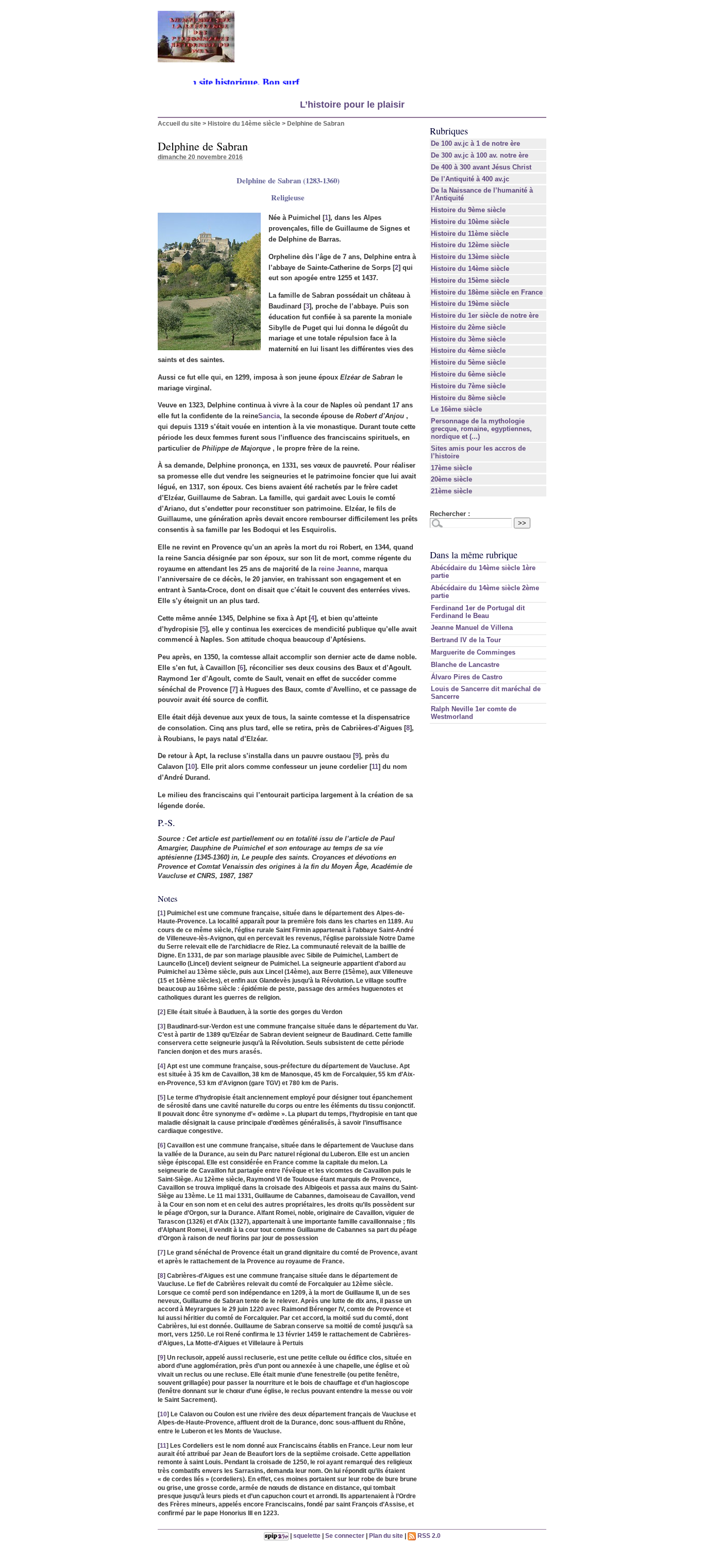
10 (191, 766)
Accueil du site (179, 123)
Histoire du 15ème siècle (470, 280)
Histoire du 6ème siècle (468, 374)
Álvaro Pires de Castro (466, 677)
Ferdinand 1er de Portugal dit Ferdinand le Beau (478, 612)
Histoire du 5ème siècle (468, 362)
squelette (307, 1535)
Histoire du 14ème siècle (244, 123)
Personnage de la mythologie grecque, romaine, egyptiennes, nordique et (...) (481, 428)
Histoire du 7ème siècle (468, 386)
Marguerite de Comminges (473, 652)
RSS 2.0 (428, 1535)
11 (375, 766)
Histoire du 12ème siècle (470, 245)
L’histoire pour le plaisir (352, 104)
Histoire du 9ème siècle (468, 210)
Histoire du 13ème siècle (470, 257)
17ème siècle (451, 468)
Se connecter (344, 1535)
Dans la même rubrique (473, 554)
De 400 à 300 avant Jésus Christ (481, 167)
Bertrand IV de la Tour (466, 640)
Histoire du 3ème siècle (468, 339)
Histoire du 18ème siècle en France (487, 292)
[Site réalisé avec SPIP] (276, 1535)
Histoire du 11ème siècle (470, 233)
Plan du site (386, 1535)
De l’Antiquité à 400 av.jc (470, 179)
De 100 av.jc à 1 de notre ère (475, 143)
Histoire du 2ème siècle (468, 327)
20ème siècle (451, 479)
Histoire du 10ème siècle (470, 222)
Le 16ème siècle (456, 409)
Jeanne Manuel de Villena (472, 627)
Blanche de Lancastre (465, 664)
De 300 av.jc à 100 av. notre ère (479, 155)
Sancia (269, 416)
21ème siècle (451, 491)
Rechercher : (450, 514)
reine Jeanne (339, 569)
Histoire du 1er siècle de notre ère (485, 315)
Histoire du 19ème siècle (470, 303)
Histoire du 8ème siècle (468, 398)
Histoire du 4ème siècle (468, 350)
